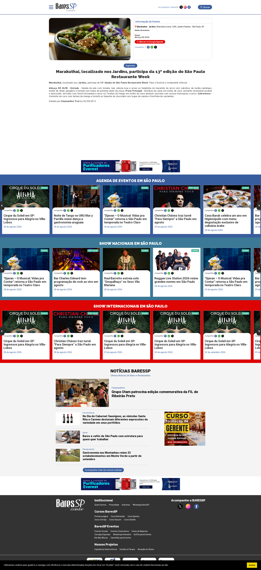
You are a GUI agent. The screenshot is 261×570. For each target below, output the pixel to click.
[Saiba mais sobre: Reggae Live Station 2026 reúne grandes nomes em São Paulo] (176, 260)
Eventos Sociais (101, 531)
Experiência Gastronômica (105, 549)
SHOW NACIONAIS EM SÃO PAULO (130, 243)
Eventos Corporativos (120, 531)
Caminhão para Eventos (121, 538)
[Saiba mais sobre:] (126, 197)
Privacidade (114, 505)
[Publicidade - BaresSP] (184, 429)
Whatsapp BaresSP (141, 505)
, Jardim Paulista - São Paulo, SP (180, 27)
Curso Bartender (118, 516)
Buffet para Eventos (142, 534)
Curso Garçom (115, 520)
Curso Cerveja (100, 520)
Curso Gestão (130, 520)
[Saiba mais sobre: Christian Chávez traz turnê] (176, 197)
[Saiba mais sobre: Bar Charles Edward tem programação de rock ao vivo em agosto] (76, 260)
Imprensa (126, 505)
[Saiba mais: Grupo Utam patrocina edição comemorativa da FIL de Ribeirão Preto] (82, 406)
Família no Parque (127, 549)
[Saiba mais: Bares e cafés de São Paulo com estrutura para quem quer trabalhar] (68, 442)
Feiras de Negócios (140, 531)
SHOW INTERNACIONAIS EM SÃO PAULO (130, 306)
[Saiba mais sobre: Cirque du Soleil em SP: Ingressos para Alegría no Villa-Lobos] (25, 197)
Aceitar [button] (252, 565)
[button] (169, 565)
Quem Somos (100, 505)
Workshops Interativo (122, 534)
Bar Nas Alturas (101, 538)
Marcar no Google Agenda (151, 42)
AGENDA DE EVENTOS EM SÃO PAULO (130, 180)
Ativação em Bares (146, 549)
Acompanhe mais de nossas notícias (103, 470)
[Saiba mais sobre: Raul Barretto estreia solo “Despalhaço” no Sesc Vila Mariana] (126, 260)
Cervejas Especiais (102, 534)
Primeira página (101, 516)
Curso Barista (133, 516)
